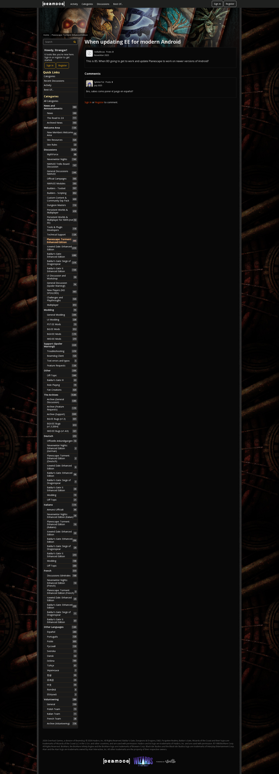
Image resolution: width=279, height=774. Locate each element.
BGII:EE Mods (61, 334)
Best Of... (118, 3)
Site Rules (61, 144)
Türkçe (61, 665)
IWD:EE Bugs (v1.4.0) (61, 431)
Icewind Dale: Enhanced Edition (61, 248)
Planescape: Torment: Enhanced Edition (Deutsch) (61, 458)
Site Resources (61, 139)
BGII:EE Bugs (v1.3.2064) (61, 425)
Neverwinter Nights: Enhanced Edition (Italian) (61, 516)
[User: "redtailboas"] (89, 53)
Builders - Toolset (61, 188)
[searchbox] (60, 42)
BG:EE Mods (61, 329)
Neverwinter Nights (61, 159)
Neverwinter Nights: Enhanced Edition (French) (61, 583)
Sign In (217, 3)
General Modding (61, 314)
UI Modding (61, 319)
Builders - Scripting (61, 193)
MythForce (61, 154)
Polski (61, 641)
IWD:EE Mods (61, 338)
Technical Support (61, 234)
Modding (61, 495)
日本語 (61, 680)
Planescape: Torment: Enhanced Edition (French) (61, 592)
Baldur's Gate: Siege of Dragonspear (61, 262)
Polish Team (61, 709)
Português (61, 636)
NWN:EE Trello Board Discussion (61, 165)
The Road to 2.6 (61, 117)
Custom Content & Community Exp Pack (61, 199)
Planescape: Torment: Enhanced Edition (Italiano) (61, 524)
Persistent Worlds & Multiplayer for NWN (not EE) (61, 220)
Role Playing (61, 384)
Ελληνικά (61, 694)
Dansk (61, 655)
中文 (61, 684)
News (61, 113)
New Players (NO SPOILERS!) (61, 292)
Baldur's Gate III (61, 380)
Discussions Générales (61, 575)
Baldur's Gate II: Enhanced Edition (61, 270)
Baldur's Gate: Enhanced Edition (61, 255)
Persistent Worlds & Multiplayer (61, 211)
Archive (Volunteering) (61, 723)
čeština (61, 660)
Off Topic (61, 499)
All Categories (51, 101)
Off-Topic (61, 375)
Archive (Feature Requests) (61, 408)
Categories (87, 3)
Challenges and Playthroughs (61, 299)
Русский (61, 646)
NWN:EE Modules (61, 183)
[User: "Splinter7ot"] (89, 83)
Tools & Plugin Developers (61, 229)
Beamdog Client (61, 355)
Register (230, 3)
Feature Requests (61, 365)
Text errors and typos (61, 360)
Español (61, 631)
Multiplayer (61, 304)
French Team (61, 718)
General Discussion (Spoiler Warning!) (61, 284)
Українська (61, 670)
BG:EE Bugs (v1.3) (61, 418)
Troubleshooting (61, 351)
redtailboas (99, 51)
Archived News (61, 122)
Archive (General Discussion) (61, 401)
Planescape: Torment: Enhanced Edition (61, 241)
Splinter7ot (99, 82)
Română (61, 689)
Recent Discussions (54, 80)
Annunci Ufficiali (61, 509)
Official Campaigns (61, 178)
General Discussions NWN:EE (61, 173)
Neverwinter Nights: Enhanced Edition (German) (61, 448)
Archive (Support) (61, 414)
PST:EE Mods (61, 324)
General (61, 704)
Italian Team (61, 713)
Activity (74, 3)
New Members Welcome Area (61, 134)
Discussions (103, 3)
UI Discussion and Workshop (61, 277)
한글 (61, 675)
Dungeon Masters (61, 205)
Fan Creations (61, 389)
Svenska (61, 651)
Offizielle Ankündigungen (61, 440)
